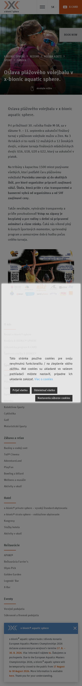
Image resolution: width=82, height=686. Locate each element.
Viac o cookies (43, 379)
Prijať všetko (20, 390)
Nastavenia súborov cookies (54, 398)
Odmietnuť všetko (44, 390)
